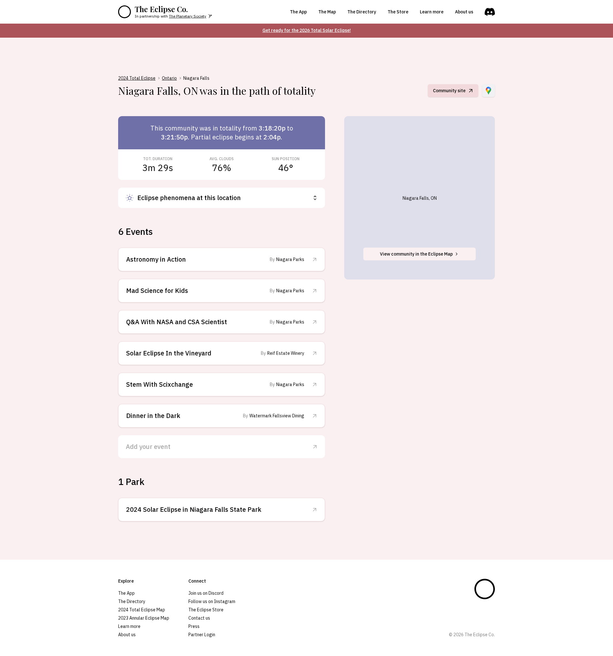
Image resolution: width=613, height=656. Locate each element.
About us (464, 12)
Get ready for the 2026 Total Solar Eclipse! (306, 30)
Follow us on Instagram (211, 601)
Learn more (431, 12)
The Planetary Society (187, 16)
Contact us (199, 618)
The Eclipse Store (205, 610)
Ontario (169, 78)
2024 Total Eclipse (136, 78)
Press (194, 626)
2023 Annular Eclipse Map (143, 618)
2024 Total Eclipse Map (141, 610)
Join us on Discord (205, 593)
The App (298, 12)
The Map (327, 12)
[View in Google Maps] (488, 90)
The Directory (361, 12)
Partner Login (201, 634)
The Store (398, 12)
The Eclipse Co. (161, 9)
